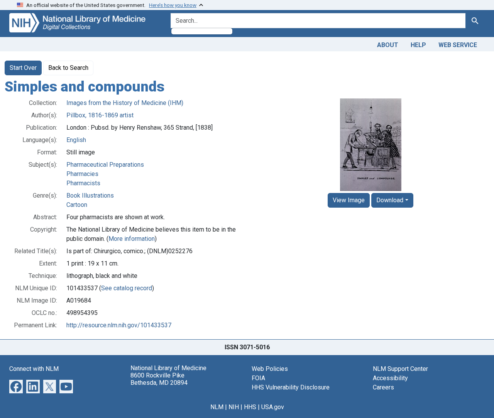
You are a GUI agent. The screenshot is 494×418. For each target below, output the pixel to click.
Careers (383, 387)
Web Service (457, 45)
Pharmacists (83, 183)
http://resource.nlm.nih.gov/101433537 (118, 325)
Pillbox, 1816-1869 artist (100, 115)
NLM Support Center (400, 368)
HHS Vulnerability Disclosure (291, 387)
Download (389, 200)
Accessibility (390, 378)
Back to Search (68, 67)
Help (418, 45)
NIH (233, 407)
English (76, 140)
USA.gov (272, 407)
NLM (216, 407)
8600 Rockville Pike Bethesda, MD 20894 (159, 379)
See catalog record (126, 288)
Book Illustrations (90, 195)
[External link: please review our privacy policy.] (16, 385)
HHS (250, 407)
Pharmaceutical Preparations (105, 164)
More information (131, 238)
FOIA (258, 378)
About (387, 45)
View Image (349, 200)
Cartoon (76, 204)
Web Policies (270, 368)
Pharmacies (82, 174)
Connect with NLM (34, 368)
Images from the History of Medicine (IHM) (124, 103)
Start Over (23, 67)
